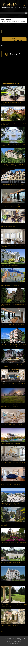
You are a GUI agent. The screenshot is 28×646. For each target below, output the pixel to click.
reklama (15, 641)
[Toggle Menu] (26, 12)
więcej (2, 631)
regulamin (19, 638)
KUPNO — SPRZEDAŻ (14, 39)
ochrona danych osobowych (14, 639)
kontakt (19, 641)
